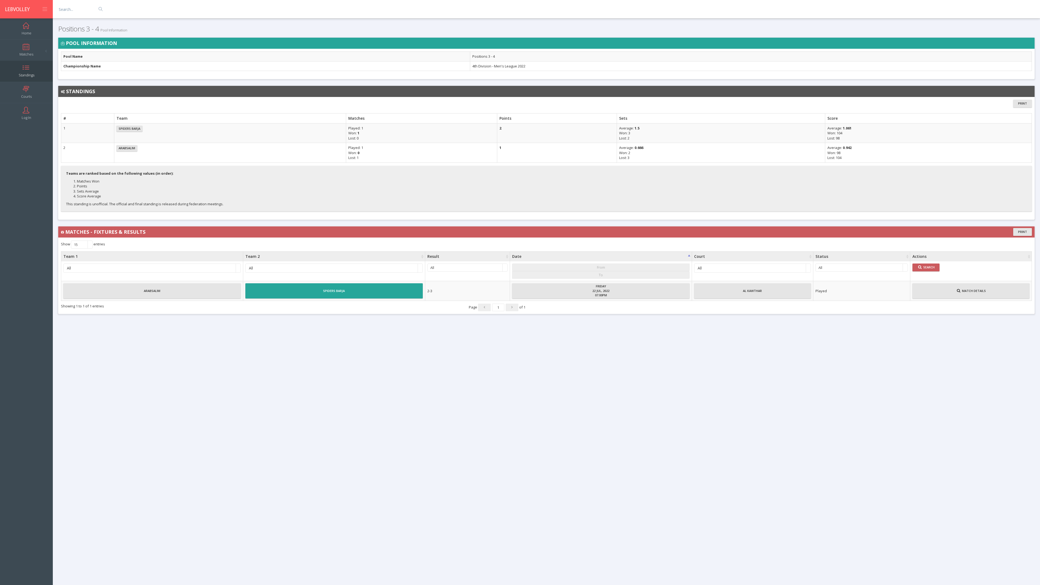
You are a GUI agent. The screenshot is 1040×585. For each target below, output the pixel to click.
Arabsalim (127, 148)
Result (433, 256)
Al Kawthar (752, 291)
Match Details (973, 291)
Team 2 (252, 256)
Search (928, 267)
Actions (919, 256)
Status (821, 256)
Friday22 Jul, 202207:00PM (600, 290)
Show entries (83, 244)
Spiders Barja (129, 128)
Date (516, 256)
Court (699, 256)
